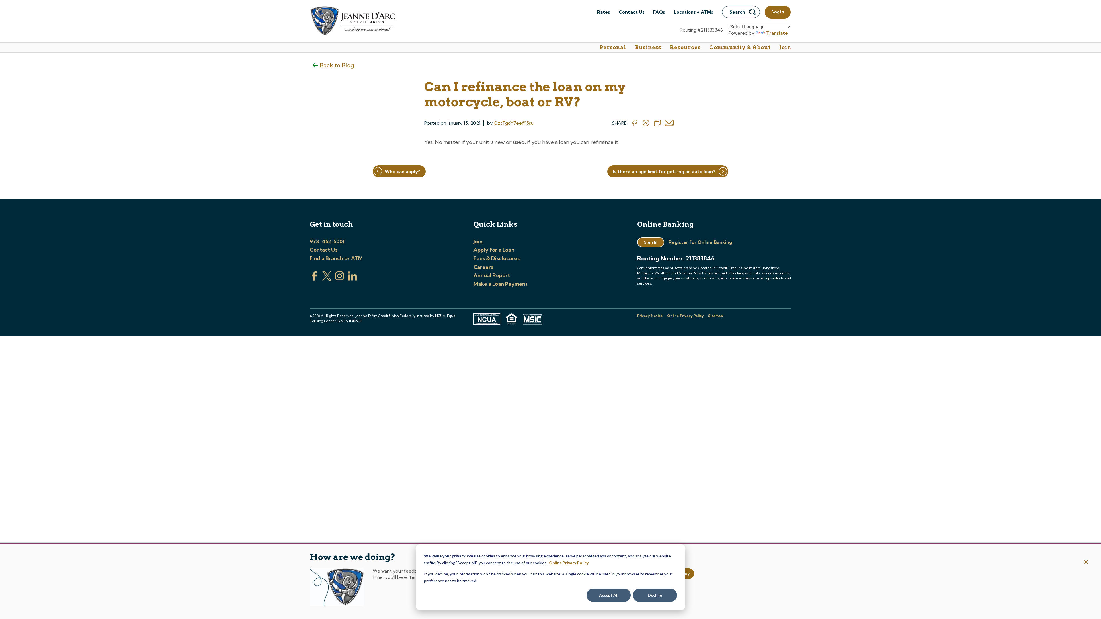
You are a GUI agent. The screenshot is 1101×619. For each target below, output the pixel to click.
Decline (655, 595)
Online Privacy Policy (569, 562)
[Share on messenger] (646, 123)
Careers (483, 267)
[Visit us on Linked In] (352, 279)
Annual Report (491, 275)
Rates (603, 12)
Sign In (650, 242)
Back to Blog (337, 65)
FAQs (659, 12)
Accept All (608, 595)
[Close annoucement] (1085, 562)
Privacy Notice (650, 316)
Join (785, 47)
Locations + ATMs (693, 12)
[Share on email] (669, 123)
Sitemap (715, 316)
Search (737, 12)
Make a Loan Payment (500, 284)
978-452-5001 (327, 241)
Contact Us (632, 12)
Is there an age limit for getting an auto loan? (664, 171)
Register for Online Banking (700, 242)
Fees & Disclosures (496, 258)
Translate (777, 33)
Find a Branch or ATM (336, 258)
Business (648, 47)
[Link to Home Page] (352, 21)
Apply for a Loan (493, 249)
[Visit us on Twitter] (326, 279)
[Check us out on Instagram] (339, 279)
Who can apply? (402, 171)
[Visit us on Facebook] (314, 279)
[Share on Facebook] (634, 123)
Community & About (740, 47)
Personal (613, 47)
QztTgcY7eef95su (514, 123)
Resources (685, 47)
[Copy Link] (657, 123)
